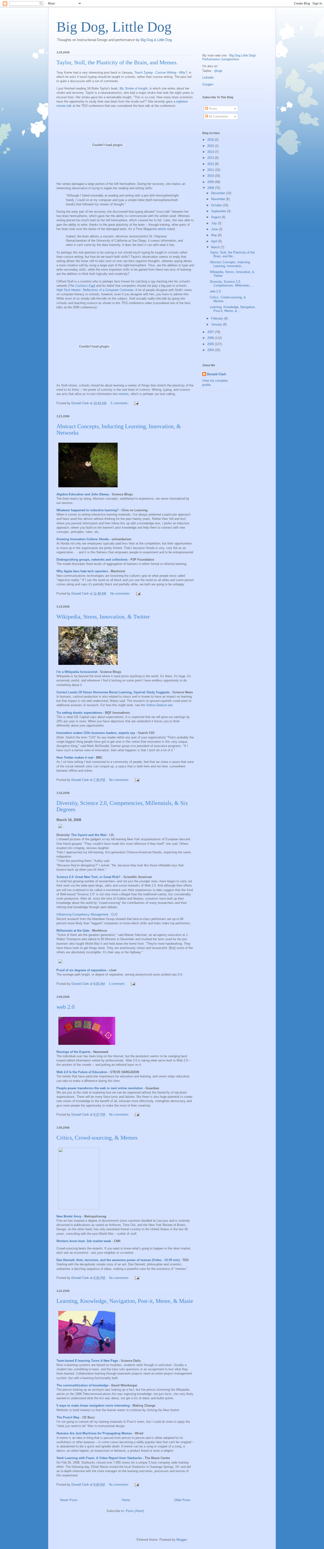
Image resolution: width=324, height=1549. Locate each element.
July (214, 223)
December (218, 193)
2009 (211, 182)
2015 (211, 146)
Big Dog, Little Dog (113, 27)
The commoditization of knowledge (82, 1385)
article (162, 229)
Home (126, 1500)
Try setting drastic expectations (79, 712)
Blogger (181, 1539)
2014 (211, 152)
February (217, 318)
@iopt (218, 71)
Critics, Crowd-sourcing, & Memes (96, 1138)
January (217, 324)
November (218, 199)
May (214, 235)
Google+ (208, 84)
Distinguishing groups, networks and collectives (92, 559)
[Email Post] (136, 403)
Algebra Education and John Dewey (82, 494)
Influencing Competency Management (82, 914)
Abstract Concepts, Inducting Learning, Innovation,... (230, 264)
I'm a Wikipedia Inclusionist (76, 672)
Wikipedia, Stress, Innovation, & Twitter (103, 617)
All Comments (218, 116)
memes (124, 394)
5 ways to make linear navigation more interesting (93, 1405)
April (214, 241)
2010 (211, 176)
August (216, 217)
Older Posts (182, 1500)
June (215, 229)
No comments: (120, 593)
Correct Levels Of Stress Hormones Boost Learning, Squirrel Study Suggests (113, 692)
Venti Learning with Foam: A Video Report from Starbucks (99, 1458)
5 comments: (120, 403)
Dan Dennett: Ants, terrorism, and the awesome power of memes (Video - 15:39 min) (118, 1260)
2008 (211, 188)
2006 (211, 338)
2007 (211, 332)
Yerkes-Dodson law (159, 705)
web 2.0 (65, 1007)
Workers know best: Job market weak (83, 1241)
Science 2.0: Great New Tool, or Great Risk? (88, 877)
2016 (211, 139)
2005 (211, 344)
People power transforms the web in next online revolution (99, 1088)
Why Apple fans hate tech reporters (82, 571)
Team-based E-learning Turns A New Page (87, 1360)
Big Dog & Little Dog (156, 40)
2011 (211, 170)
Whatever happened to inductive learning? (87, 510)
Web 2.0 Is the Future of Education (81, 1072)
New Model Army (68, 1216)
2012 (211, 164)
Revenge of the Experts (73, 1052)
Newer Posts (69, 1500)
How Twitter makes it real (74, 757)
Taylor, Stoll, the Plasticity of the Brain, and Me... (232, 254)
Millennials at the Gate (72, 930)
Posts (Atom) (135, 1511)
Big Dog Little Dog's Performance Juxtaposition (229, 57)
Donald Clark (216, 374)
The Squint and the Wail (88, 835)
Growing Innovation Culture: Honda (82, 539)
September (219, 211)
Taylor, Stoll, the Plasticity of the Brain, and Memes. (117, 62)
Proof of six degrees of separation (81, 970)
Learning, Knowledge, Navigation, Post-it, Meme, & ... (233, 309)
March (216, 247)
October (217, 205)
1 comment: (117, 984)
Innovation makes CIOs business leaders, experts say (95, 733)
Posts (212, 108)
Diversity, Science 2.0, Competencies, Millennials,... (231, 283)
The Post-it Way (67, 1417)
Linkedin (208, 77)
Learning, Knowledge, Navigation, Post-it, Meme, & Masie (124, 1301)
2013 (211, 158)
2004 (211, 350)
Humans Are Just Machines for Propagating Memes (94, 1433)
